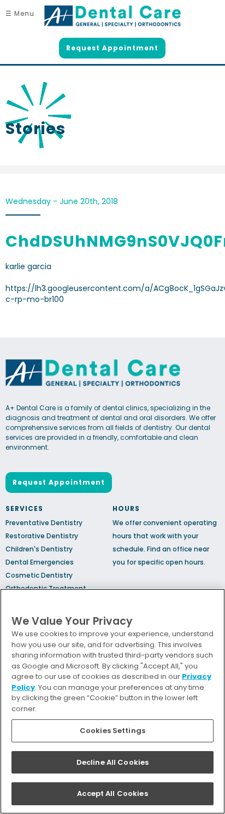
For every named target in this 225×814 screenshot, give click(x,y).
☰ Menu (19, 13)
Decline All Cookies (112, 762)
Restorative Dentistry (41, 535)
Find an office (169, 549)
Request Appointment (112, 48)
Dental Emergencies (39, 562)
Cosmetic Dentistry (39, 575)
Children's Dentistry (39, 549)
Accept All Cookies (112, 793)
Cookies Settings (112, 730)
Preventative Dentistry (43, 522)
